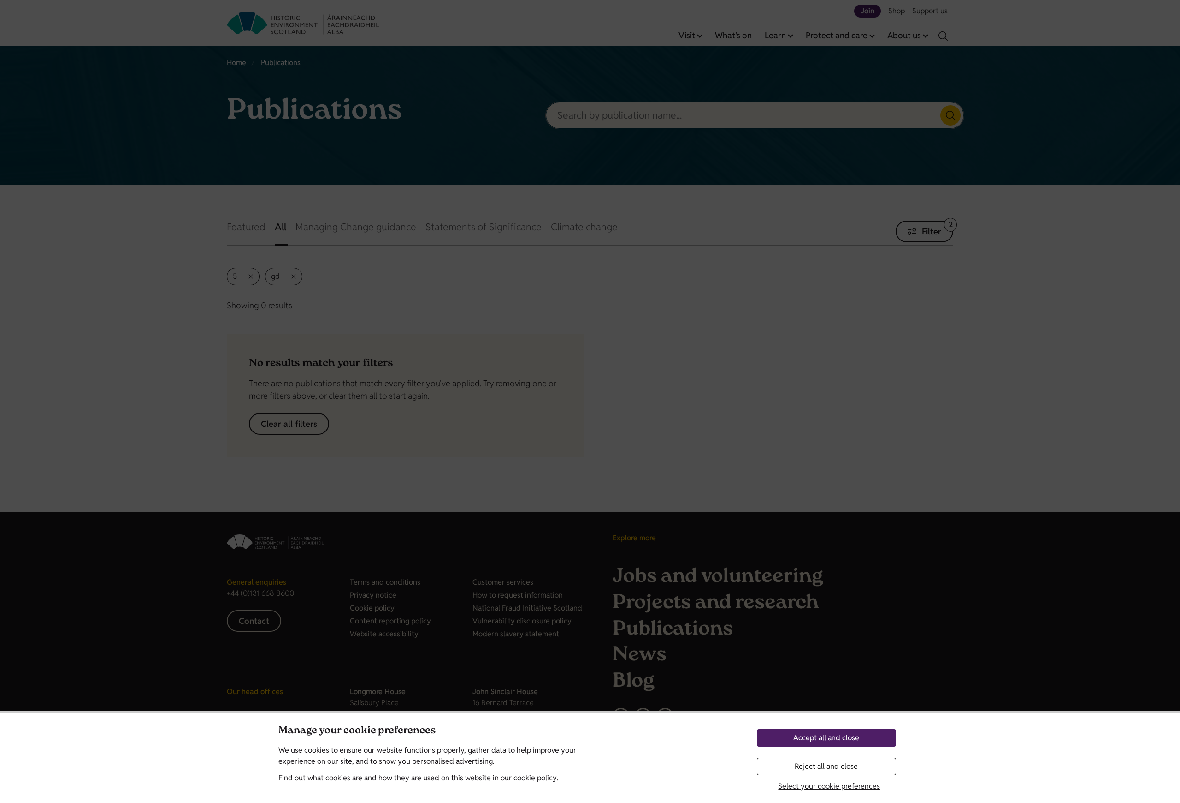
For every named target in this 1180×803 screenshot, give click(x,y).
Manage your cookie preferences (357, 731)
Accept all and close (826, 738)
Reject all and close (826, 766)
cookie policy (535, 778)
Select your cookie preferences (829, 786)
